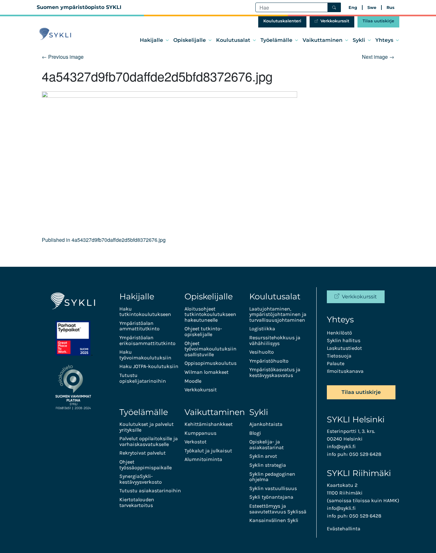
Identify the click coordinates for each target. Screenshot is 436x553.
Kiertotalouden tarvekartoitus (136, 502)
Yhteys (384, 40)
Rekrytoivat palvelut (142, 453)
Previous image (63, 56)
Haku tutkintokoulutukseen (145, 312)
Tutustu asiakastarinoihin (150, 491)
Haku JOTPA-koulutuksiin (148, 366)
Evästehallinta (343, 529)
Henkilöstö (339, 333)
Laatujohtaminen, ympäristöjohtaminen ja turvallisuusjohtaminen (277, 314)
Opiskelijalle (189, 40)
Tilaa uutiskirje (378, 21)
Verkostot (195, 442)
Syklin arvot (263, 456)
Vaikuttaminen (322, 40)
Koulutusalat (233, 40)
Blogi (255, 433)
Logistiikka (262, 329)
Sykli (359, 40)
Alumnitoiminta (203, 459)
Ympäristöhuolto (269, 361)
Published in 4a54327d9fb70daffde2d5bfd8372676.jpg (104, 239)
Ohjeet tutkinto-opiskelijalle (203, 331)
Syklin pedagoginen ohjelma (272, 477)
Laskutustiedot (344, 348)
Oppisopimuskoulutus (210, 363)
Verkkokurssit (334, 21)
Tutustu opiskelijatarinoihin (142, 378)
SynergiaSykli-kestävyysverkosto (140, 479)
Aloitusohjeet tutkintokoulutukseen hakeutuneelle (210, 314)
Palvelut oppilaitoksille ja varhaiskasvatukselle (148, 441)
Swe (371, 7)
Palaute (335, 363)
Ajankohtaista (265, 424)
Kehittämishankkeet (208, 424)
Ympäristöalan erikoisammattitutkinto (147, 340)
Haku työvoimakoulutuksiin (145, 355)
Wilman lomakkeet (206, 372)
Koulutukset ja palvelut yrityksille (146, 427)
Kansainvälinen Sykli (273, 520)
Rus (391, 7)
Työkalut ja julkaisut (208, 451)
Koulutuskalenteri (282, 21)
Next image (378, 56)
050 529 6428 (365, 454)
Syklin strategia (267, 465)
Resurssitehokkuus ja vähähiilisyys (274, 340)
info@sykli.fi (341, 446)
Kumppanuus (200, 433)
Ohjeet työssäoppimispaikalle (145, 465)
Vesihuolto (261, 352)
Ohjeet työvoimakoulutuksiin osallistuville (210, 348)
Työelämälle (276, 40)
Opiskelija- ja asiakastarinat (266, 444)
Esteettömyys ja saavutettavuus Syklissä (277, 509)
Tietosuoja (339, 356)
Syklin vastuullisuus (273, 488)
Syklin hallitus (343, 340)
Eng (353, 7)
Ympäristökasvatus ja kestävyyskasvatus (274, 372)
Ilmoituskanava (345, 371)
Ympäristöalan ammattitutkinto (139, 326)
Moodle (192, 381)
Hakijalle (151, 40)
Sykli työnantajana (271, 497)
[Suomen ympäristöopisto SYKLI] (55, 34)
